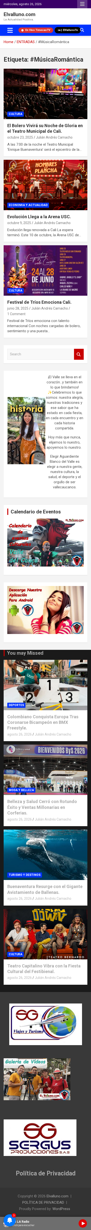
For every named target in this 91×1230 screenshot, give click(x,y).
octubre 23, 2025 (20, 137)
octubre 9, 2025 (19, 223)
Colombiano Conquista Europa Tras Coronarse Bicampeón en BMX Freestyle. (42, 722)
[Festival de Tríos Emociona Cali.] (45, 270)
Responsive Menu (82, 4)
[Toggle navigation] (10, 30)
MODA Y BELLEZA (21, 790)
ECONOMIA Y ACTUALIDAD (28, 205)
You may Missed (25, 653)
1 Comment (16, 314)
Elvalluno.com (19, 14)
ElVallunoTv (70, 30)
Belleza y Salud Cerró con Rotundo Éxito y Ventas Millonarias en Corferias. (42, 807)
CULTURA (15, 114)
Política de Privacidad (45, 1173)
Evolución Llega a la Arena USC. (39, 216)
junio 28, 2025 (17, 308)
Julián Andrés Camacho (54, 137)
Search (79, 354)
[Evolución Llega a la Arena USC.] (45, 185)
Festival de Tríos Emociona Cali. (39, 302)
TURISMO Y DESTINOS (25, 875)
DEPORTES (16, 705)
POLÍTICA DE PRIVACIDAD (43, 1202)
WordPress (61, 1209)
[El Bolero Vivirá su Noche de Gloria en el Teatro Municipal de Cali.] (45, 93)
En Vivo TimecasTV (37, 30)
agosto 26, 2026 (19, 734)
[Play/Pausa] (82, 1223)
